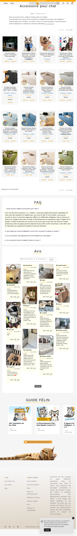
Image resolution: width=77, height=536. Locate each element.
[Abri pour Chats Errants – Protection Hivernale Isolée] (10, 43)
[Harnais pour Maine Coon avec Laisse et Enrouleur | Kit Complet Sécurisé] (65, 43)
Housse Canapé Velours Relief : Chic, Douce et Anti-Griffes (28, 129)
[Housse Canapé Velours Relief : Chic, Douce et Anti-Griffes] (28, 118)
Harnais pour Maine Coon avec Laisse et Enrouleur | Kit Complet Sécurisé (66, 55)
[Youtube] (9, 526)
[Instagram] (13, 526)
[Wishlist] (15, 37)
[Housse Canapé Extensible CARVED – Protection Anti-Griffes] (65, 77)
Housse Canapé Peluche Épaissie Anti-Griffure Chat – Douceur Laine (47, 130)
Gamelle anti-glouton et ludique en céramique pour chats (47, 54)
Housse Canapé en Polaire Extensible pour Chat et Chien (66, 168)
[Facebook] (17, 526)
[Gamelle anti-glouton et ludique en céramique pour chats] (47, 43)
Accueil (32, 13)
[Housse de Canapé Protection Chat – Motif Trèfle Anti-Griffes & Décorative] (28, 157)
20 (71, 30)
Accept (47, 530)
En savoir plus (49, 23)
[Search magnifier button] (58, 3)
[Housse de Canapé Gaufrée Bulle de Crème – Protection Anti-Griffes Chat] (10, 157)
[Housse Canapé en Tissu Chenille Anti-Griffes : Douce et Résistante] (47, 77)
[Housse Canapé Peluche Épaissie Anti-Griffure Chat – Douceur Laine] (47, 118)
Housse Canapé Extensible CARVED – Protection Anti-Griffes (66, 88)
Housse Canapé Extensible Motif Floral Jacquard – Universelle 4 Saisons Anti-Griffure (10, 130)
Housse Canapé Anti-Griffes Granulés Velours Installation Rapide (29, 89)
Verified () (41, 259)
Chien (6, 3)
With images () (28, 259)
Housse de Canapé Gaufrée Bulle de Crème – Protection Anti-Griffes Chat (10, 169)
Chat (12, 3)
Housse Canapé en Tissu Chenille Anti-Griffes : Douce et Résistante (47, 89)
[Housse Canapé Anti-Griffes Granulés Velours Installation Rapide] (28, 77)
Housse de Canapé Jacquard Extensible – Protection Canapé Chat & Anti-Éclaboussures (66, 131)
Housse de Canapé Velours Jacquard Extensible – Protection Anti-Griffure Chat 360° (47, 169)
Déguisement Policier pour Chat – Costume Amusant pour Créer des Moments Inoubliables (28, 56)
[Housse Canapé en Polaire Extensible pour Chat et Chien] (65, 157)
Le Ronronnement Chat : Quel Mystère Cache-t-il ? (46, 424)
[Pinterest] (5, 526)
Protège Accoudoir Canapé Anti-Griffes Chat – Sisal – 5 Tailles (10, 88)
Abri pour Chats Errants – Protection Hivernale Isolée (10, 54)
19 (69, 30)
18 (67, 30)
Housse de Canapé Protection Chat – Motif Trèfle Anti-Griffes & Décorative (28, 169)
